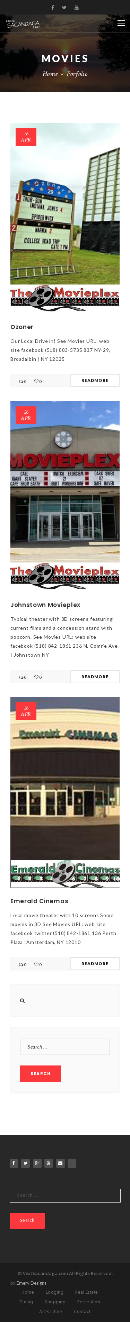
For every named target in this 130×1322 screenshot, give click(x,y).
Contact (82, 1311)
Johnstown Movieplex (45, 605)
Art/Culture (50, 1311)
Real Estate (86, 1292)
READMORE (95, 380)
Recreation (88, 1302)
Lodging (55, 1292)
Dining (26, 1302)
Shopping (55, 1302)
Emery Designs (31, 1283)
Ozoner (22, 327)
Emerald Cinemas (39, 901)
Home (50, 73)
